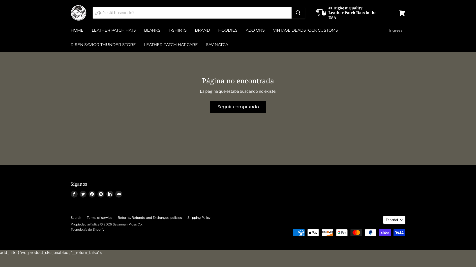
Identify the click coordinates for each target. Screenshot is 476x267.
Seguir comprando (238, 107)
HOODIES (228, 30)
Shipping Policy (198, 218)
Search (76, 218)
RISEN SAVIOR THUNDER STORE (103, 44)
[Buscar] (298, 13)
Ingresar (396, 30)
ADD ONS (255, 30)
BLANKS (152, 30)
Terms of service (99, 218)
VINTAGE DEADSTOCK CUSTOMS (305, 30)
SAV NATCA (217, 44)
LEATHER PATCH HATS (114, 30)
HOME (77, 30)
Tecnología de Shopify (87, 229)
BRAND (202, 30)
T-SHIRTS (178, 30)
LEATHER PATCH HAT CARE (171, 44)
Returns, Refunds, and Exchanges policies (150, 218)
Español (392, 220)
